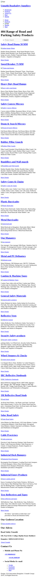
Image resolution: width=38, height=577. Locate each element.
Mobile (7, 17)
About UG (8, 13)
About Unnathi (5, 542)
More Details (5, 60)
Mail (6, 15)
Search (26, 40)
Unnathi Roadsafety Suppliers (16, 5)
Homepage (8, 10)
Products (7, 11)
